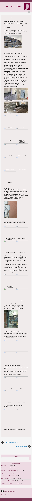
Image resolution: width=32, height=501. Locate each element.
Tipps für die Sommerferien (9, 473)
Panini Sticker (5, 468)
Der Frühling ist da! (7, 478)
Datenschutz (13, 491)
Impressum (6, 491)
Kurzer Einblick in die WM (8, 470)
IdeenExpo (4, 465)
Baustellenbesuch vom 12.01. (10, 442)
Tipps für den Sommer (7, 475)
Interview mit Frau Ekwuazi (22, 446)
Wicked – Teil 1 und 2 (7, 483)
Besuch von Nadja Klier (8, 480)
